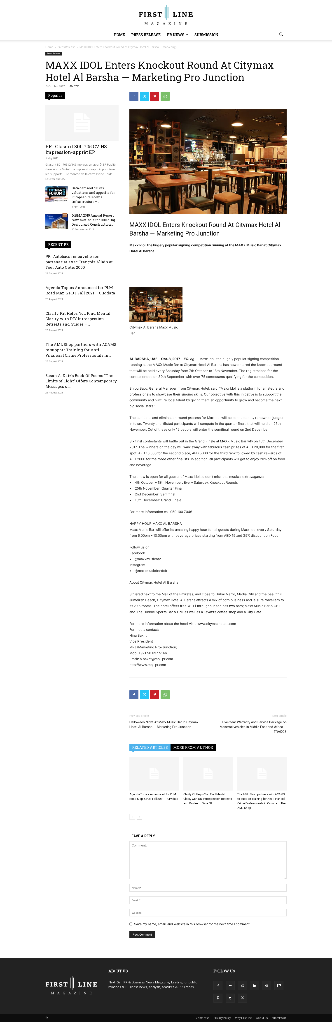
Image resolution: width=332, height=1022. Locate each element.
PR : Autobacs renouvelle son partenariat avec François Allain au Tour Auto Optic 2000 (79, 262)
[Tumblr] (230, 998)
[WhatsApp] (165, 96)
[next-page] (139, 817)
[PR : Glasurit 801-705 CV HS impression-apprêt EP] (82, 123)
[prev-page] (132, 817)
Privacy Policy (222, 1018)
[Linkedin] (254, 985)
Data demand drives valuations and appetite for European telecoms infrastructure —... (93, 195)
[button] (281, 35)
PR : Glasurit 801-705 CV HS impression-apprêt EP (76, 149)
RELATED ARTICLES (150, 747)
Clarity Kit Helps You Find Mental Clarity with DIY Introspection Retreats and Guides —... (77, 319)
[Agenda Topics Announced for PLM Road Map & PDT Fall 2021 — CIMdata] (154, 774)
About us (262, 1018)
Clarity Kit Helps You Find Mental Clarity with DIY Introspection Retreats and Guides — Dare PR (207, 799)
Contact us (202, 1018)
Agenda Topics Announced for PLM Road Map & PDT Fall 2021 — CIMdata (80, 290)
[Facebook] (133, 96)
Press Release (146, 34)
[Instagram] (242, 985)
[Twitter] (144, 96)
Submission (206, 34)
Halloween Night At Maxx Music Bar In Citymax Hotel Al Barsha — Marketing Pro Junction (163, 724)
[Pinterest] (154, 96)
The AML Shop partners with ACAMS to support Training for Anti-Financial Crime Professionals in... (80, 350)
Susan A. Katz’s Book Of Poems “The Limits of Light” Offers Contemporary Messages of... (81, 381)
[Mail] (266, 985)
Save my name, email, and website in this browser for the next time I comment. (192, 924)
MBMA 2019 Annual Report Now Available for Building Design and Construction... (93, 220)
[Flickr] (230, 985)
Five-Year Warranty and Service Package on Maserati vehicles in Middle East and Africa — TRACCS (253, 727)
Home (119, 34)
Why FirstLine (243, 1018)
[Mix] (278, 985)
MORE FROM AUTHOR (193, 747)
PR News (175, 34)
